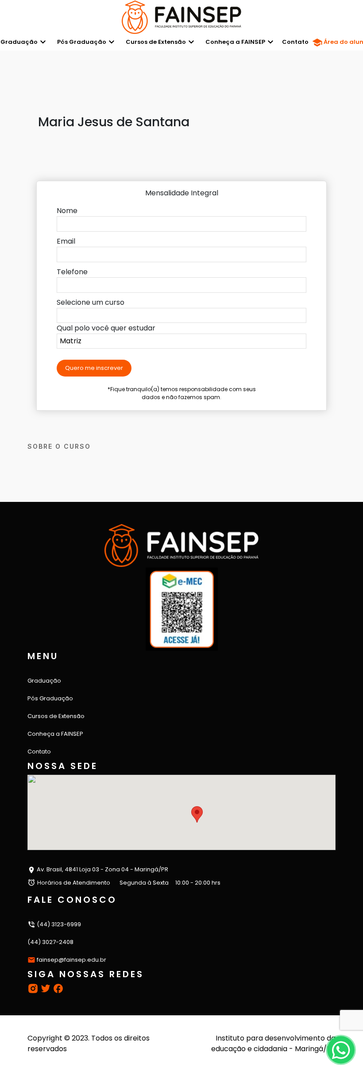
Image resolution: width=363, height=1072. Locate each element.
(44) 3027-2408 (50, 942)
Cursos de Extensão (156, 42)
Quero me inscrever (94, 368)
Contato (295, 42)
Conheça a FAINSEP (235, 42)
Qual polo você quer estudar (106, 328)
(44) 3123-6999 (58, 924)
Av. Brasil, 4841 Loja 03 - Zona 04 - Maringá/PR (101, 869)
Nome (67, 211)
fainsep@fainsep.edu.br (71, 959)
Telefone (72, 272)
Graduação (44, 680)
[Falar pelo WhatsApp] (340, 1049)
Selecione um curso (90, 302)
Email (66, 241)
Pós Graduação (81, 42)
